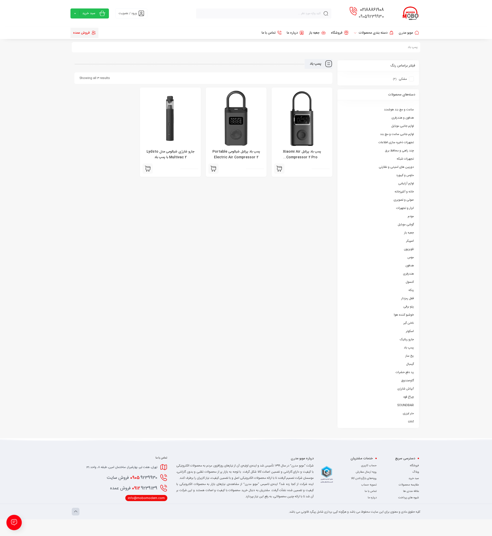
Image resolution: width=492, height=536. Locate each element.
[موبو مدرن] (411, 13)
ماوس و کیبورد (405, 175)
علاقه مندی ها (411, 491)
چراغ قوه (408, 396)
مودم (411, 216)
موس (410, 257)
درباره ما (372, 497)
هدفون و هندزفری (403, 117)
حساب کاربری (369, 465)
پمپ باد (409, 347)
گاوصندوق (407, 380)
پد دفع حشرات (405, 372)
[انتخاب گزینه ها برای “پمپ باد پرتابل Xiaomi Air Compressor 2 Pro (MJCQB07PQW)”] (279, 168)
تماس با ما (371, 491)
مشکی (403, 79)
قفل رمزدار (407, 298)
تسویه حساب (369, 485)
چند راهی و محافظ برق (399, 150)
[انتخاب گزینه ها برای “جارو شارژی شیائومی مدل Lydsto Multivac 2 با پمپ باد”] (147, 168)
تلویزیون (409, 249)
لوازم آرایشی (406, 183)
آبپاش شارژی (405, 388)
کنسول (410, 282)
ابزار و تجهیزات (405, 208)
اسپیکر (410, 240)
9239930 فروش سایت (132, 477)
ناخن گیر (408, 323)
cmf (411, 421)
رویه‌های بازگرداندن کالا (364, 478)
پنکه (411, 290)
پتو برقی (408, 306)
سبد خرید (413, 478)
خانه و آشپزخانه (404, 191)
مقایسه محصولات (409, 485)
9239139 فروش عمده (133, 488)
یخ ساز (409, 355)
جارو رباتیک (407, 339)
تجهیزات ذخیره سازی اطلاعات (396, 142)
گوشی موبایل (406, 224)
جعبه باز (409, 232)
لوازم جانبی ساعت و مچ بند (397, 134)
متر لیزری (408, 413)
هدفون (409, 265)
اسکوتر (410, 331)
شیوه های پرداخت (408, 497)
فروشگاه (414, 465)
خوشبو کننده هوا (404, 314)
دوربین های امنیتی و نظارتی (396, 167)
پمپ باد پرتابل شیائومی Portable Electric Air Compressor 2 (236, 154)
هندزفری (408, 273)
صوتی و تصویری (404, 199)
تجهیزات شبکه (405, 158)
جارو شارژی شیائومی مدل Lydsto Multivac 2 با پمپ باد (170, 154)
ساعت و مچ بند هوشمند (399, 109)
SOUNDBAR (405, 405)
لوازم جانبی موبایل (402, 126)
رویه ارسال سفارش (366, 472)
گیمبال (410, 364)
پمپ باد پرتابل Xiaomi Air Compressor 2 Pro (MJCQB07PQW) (302, 157)
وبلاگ (415, 472)
